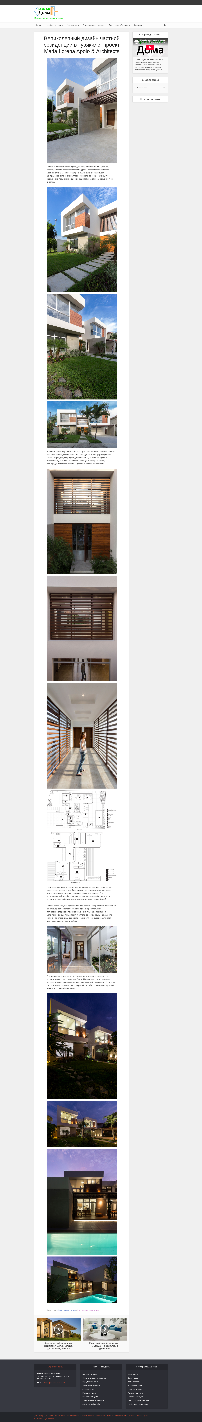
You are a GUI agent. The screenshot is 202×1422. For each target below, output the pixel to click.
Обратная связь (55, 1367)
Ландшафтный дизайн (118, 25)
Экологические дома (136, 1397)
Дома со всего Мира (66, 1310)
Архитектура (72, 25)
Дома (38, 25)
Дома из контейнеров (91, 1385)
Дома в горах (133, 1382)
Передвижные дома (90, 1382)
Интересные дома (89, 1374)
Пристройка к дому (90, 1397)
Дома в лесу (133, 1374)
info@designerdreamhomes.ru (53, 1382)
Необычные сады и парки (138, 1404)
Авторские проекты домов (94, 25)
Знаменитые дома (135, 1389)
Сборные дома (88, 1389)
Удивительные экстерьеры (93, 1400)
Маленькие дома (89, 1393)
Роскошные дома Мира (88, 1310)
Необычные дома (53, 25)
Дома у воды (133, 1378)
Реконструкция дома (136, 1393)
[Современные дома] (46, 11)
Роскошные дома (135, 1385)
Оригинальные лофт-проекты (94, 1378)
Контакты (138, 25)
